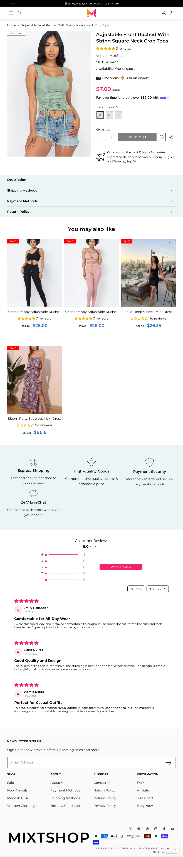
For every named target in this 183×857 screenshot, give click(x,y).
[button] (169, 3)
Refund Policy (105, 798)
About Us (57, 783)
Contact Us (102, 783)
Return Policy (104, 790)
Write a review (121, 567)
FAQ (140, 783)
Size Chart (145, 798)
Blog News (145, 806)
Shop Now (115, 3)
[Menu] (11, 13)
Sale (10, 783)
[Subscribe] (168, 762)
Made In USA (17, 798)
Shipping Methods (65, 798)
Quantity (103, 129)
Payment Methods (65, 790)
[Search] (20, 13)
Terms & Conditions (65, 806)
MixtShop (117, 56)
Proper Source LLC (164, 851)
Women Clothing (21, 806)
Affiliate (143, 790)
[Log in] (164, 13)
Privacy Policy (105, 806)
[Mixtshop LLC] (91, 13)
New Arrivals (17, 790)
